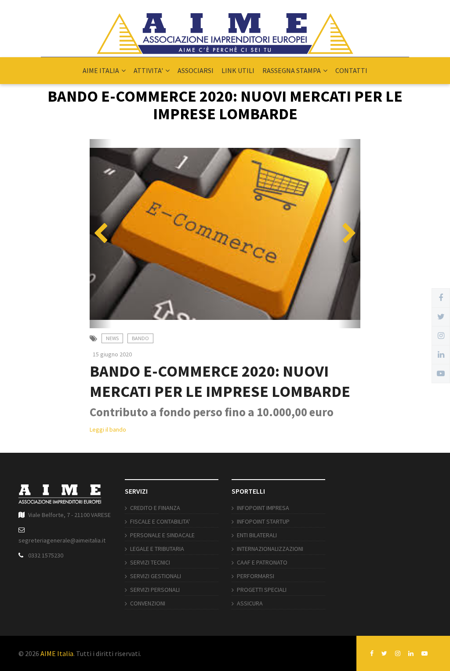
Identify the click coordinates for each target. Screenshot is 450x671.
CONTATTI (351, 70)
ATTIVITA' (148, 70)
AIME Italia (56, 653)
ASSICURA (250, 603)
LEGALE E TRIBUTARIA (157, 549)
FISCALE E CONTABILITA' (160, 521)
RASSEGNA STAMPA (291, 70)
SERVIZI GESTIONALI (155, 576)
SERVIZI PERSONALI (155, 590)
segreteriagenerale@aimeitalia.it (61, 540)
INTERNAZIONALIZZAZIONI (270, 549)
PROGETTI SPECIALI (262, 590)
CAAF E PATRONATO (262, 562)
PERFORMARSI (255, 576)
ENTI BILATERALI (257, 535)
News (112, 338)
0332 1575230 (45, 555)
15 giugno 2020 (112, 354)
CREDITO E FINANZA (155, 508)
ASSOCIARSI (196, 70)
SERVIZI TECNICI (150, 562)
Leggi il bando (108, 429)
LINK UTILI (237, 70)
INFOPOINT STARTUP (263, 521)
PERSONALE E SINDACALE (162, 535)
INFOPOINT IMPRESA (263, 508)
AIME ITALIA (101, 70)
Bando (140, 338)
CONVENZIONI (147, 603)
